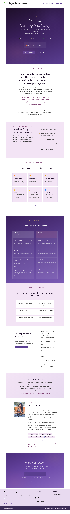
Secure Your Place (21, 346)
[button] (53, 3)
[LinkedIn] (6, 503)
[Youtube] (11, 503)
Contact (61, 3)
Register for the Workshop (35, 473)
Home (43, 3)
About (47, 3)
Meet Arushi (41, 52)
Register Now (29, 52)
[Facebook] (4, 503)
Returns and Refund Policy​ (39, 501)
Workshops (51, 3)
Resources (57, 3)
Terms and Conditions (38, 502)
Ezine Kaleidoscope (18, 3)
